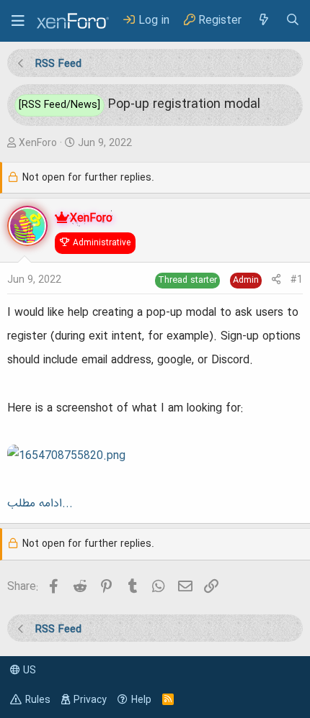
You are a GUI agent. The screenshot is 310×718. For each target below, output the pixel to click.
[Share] (276, 280)
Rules (37, 700)
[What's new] (263, 20)
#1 (297, 280)
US (28, 670)
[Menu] (18, 21)
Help (141, 700)
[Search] (292, 20)
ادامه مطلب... (40, 503)
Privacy (90, 700)
